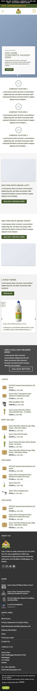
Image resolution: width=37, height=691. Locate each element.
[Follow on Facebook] (3, 566)
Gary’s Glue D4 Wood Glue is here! (14, 324)
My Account (5, 618)
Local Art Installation (15, 604)
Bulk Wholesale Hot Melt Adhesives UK (16, 626)
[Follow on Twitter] (10, 566)
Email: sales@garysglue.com (13, 6)
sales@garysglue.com (13, 669)
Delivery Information (9, 630)
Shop (3, 634)
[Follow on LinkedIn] (14, 566)
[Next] (35, 319)
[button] (2, 11)
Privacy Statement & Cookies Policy (14, 622)
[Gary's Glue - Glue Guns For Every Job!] (18, 11)
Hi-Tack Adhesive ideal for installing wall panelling (20, 599)
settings (21, 682)
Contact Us (5, 641)
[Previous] (2, 319)
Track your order (7, 638)
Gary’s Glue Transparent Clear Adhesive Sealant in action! (18, 592)
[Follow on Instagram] (6, 566)
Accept (6, 688)
